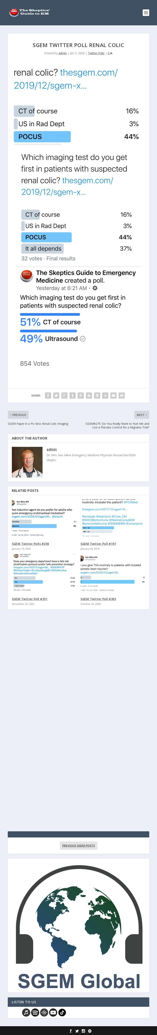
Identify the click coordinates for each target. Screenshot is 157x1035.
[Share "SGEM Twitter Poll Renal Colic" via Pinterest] (81, 395)
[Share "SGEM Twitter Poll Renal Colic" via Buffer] (97, 395)
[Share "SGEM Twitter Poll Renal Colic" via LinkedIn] (89, 395)
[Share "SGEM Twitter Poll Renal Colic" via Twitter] (56, 395)
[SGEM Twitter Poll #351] (44, 573)
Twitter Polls (96, 53)
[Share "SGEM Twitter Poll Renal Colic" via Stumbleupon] (105, 395)
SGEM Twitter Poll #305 (98, 599)
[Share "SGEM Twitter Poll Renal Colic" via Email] (113, 395)
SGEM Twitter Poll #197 (98, 544)
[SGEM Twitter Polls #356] (44, 518)
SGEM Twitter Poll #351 (29, 599)
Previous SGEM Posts (78, 845)
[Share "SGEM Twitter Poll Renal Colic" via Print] (122, 395)
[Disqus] (78, 673)
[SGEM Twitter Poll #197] (113, 518)
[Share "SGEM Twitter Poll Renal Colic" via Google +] (64, 395)
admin (62, 53)
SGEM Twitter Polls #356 (30, 544)
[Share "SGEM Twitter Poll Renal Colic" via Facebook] (48, 395)
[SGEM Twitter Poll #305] (113, 573)
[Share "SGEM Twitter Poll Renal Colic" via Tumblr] (72, 395)
